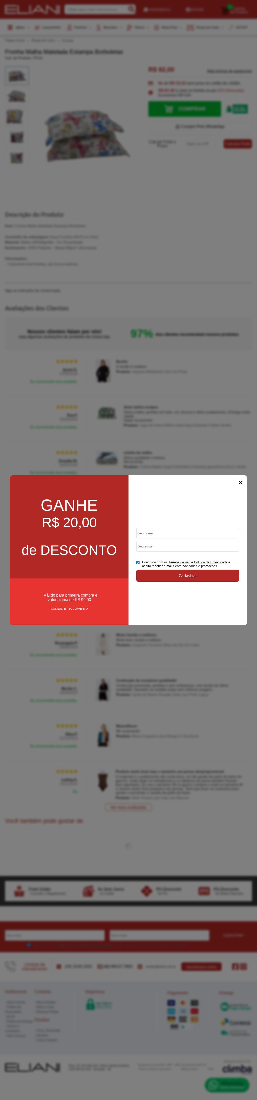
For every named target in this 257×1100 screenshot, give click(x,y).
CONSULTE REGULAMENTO (69, 608)
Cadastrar (188, 575)
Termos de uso (179, 562)
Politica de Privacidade (210, 562)
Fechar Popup (240, 482)
